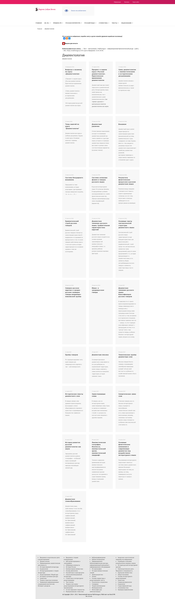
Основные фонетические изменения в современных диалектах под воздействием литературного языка (127, 448)
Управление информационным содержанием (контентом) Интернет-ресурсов (48, 584)
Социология (121, 584)
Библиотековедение (98, 559)
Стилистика (103, 23)
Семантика (43, 578)
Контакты (126, 2)
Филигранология (97, 588)
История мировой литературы (49, 567)
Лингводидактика (97, 574)
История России (71, 567)
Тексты (114, 23)
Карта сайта (136, 2)
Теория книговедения (98, 586)
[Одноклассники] (67, 38)
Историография (97, 569)
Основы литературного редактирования (124, 577)
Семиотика (121, 580)
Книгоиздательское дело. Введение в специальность (125, 570)
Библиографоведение (98, 557)
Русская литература (73, 23)
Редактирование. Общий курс (49, 574)
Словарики (95, 584)
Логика (94, 576)
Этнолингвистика (123, 588)
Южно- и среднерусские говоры (98, 290)
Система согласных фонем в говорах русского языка (99, 180)
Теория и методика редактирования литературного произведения (74, 586)
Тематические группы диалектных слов (127, 356)
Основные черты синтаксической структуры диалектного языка (126, 224)
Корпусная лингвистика (125, 573)
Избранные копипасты (73, 565)
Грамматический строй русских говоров (72, 223)
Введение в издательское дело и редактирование (49, 558)
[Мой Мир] (69, 38)
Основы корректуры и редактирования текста (97, 579)
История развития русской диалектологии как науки (73, 445)
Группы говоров (71, 355)
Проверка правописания (125, 590)
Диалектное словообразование (72, 500)
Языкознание (126, 23)
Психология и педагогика (99, 582)
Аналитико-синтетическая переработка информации (125, 558)
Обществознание (123, 574)
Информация (117, 2)
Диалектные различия (97, 125)
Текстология (69, 582)
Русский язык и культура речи (75, 573)
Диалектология (44, 561)
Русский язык (89, 23)
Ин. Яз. (46, 23)
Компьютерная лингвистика (74, 569)
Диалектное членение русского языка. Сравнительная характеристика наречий (101, 225)
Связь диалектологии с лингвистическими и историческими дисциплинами (127, 73)
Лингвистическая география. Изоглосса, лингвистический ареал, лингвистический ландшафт (99, 448)
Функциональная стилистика (75, 591)
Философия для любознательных (96, 590)
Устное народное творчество (75, 590)
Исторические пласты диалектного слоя (74, 395)
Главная (39, 23)
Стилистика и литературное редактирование (73, 579)
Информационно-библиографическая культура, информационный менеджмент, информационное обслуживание (100, 564)
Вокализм (122, 124)
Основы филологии (72, 571)
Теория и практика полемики (49, 580)
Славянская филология (125, 582)
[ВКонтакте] (64, 38)
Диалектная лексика (100, 355)
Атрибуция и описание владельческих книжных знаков (126, 562)
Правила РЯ (57, 23)
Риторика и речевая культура (49, 576)
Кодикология (44, 569)
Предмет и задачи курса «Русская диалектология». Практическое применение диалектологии (99, 75)
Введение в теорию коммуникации (71, 558)
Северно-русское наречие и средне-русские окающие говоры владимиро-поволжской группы (73, 292)
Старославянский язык (125, 586)
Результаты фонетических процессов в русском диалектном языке (127, 181)
